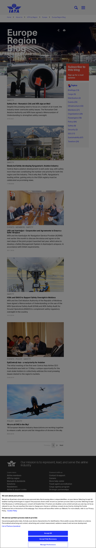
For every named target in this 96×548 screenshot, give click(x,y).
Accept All (48, 533)
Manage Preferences (48, 545)
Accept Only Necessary (48, 539)
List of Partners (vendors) (11, 526)
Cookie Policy (12, 511)
